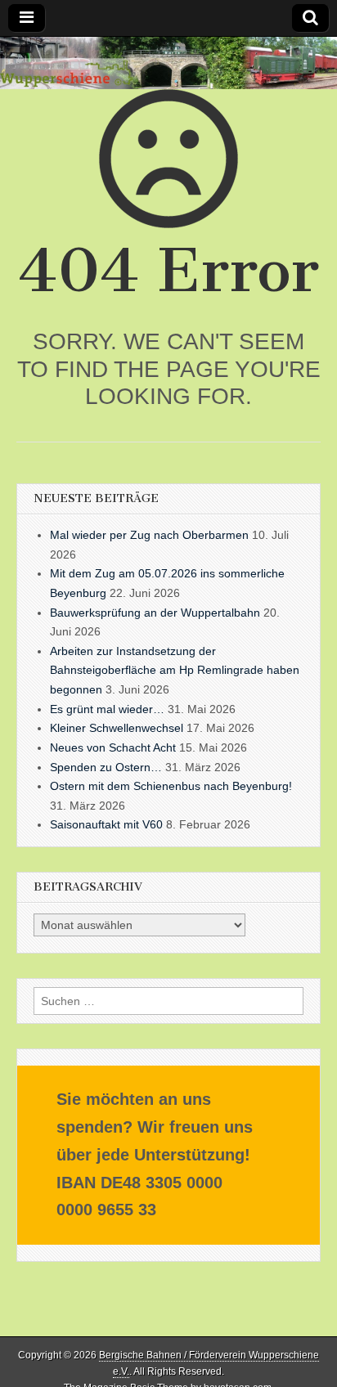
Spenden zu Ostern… (106, 767)
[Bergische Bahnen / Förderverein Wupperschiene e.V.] (168, 63)
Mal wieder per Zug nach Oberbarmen (149, 534)
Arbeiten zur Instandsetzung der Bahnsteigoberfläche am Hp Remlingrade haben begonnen (174, 670)
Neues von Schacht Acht (113, 747)
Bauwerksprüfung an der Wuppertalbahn (155, 612)
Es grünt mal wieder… (107, 709)
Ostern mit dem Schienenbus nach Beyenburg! (171, 785)
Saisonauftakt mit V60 (106, 824)
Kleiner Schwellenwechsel (116, 727)
